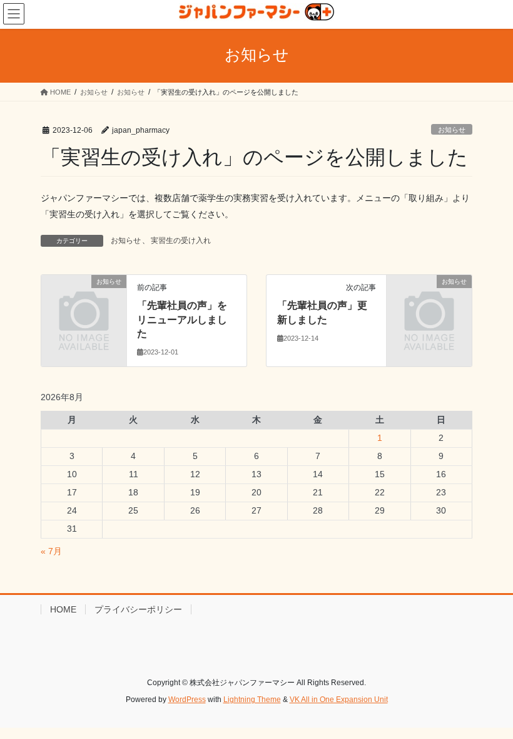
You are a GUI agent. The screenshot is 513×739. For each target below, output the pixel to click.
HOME (63, 609)
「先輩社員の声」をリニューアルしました (182, 319)
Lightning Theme (252, 699)
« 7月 (51, 551)
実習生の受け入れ (181, 240)
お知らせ (451, 129)
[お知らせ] (83, 301)
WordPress (187, 699)
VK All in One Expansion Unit (339, 699)
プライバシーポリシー (138, 609)
